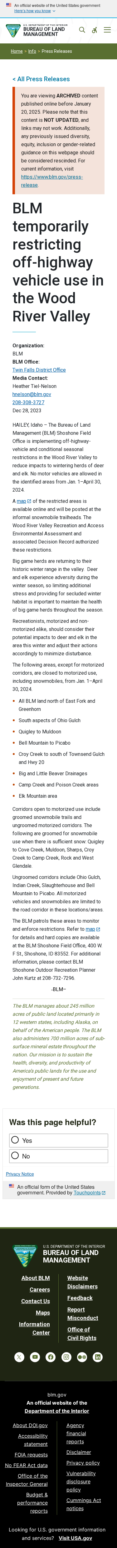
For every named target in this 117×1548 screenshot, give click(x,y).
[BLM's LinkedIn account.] (98, 1357)
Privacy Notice (20, 1174)
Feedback (80, 1298)
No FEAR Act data (26, 1465)
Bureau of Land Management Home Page (44, 31)
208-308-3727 (28, 402)
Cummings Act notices (83, 1504)
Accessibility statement (33, 1440)
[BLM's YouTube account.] (35, 1357)
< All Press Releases (41, 79)
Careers (40, 1289)
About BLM (36, 1278)
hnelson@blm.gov (31, 394)
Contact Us (35, 1301)
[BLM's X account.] (19, 1357)
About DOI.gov (30, 1425)
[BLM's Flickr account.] (82, 1357)
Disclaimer (78, 1452)
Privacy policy (83, 1463)
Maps (43, 1312)
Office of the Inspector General (27, 1480)
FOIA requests (31, 1454)
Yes (27, 1140)
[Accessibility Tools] (94, 30)
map (21, 501)
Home (17, 51)
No (26, 1155)
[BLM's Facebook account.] (51, 1357)
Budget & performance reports (32, 1502)
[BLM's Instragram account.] (66, 1357)
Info (32, 51)
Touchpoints (87, 1192)
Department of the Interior (57, 1411)
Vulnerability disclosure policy (81, 1481)
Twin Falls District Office (39, 370)
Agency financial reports (76, 1433)
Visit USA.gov (75, 1538)
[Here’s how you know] (58, 8)
